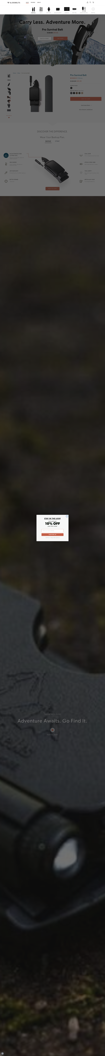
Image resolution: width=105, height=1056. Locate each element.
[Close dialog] (67, 516)
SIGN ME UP (52, 534)
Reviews (33, 2)
